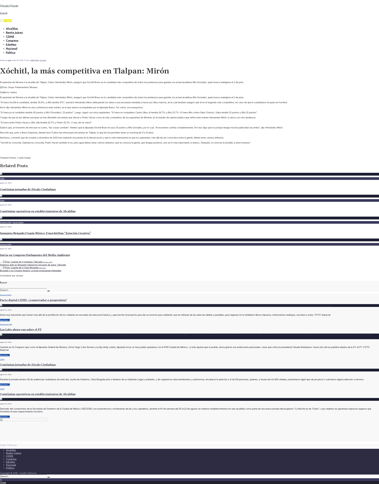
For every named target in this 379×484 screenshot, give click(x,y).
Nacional (11, 48)
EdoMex (11, 44)
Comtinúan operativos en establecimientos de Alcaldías (38, 211)
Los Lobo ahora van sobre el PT (21, 329)
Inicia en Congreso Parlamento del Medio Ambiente (35, 255)
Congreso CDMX (5, 244)
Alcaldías (12, 28)
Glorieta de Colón (6, 324)
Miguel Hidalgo (18, 222)
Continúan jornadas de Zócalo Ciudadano (28, 189)
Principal (43, 60)
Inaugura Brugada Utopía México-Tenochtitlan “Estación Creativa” (45, 233)
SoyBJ (9, 60)
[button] (2, 20)
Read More (5, 320)
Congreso (12, 40)
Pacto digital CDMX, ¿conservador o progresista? (33, 300)
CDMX (10, 36)
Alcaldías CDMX (5, 222)
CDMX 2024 (34, 60)
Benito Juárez (14, 32)
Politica (10, 52)
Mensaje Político (5, 295)
